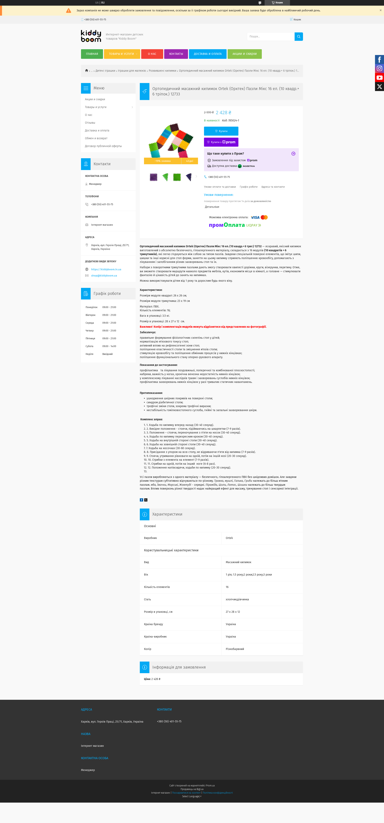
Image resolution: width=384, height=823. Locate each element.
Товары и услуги (121, 54)
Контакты (176, 54)
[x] (145, 500)
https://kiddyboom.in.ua (106, 269)
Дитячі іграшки (105, 70)
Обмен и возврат (96, 138)
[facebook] (141, 500)
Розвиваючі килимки (162, 70)
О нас (152, 54)
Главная (92, 54)
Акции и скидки (245, 54)
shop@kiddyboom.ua (104, 275)
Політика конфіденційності (218, 793)
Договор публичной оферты (103, 146)
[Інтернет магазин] (91, 41)
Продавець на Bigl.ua (192, 789)
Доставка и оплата (208, 54)
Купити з (216, 142)
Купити (223, 131)
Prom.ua (210, 786)
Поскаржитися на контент (186, 793)
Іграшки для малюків (132, 70)
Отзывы (90, 122)
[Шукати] (299, 36)
